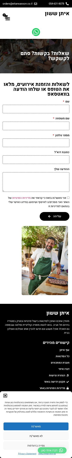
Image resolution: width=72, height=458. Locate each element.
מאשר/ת (36, 426)
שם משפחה (62, 119)
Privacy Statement (27, 453)
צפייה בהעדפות (36, 445)
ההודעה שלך (61, 169)
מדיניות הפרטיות (21, 198)
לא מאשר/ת (36, 436)
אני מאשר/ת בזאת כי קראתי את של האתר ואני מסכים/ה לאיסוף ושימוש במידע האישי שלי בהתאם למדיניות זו (38, 202)
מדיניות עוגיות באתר (47, 453)
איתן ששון (57, 13)
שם (67, 102)
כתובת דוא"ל (61, 152)
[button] (5, 395)
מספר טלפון (62, 135)
